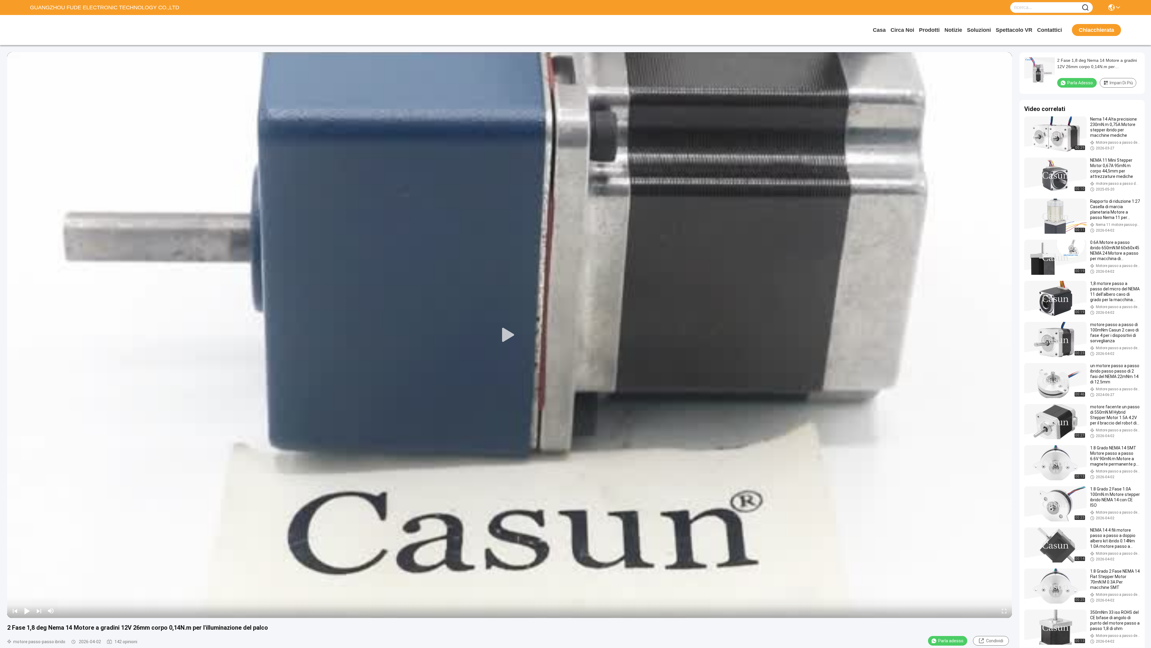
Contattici (1049, 30)
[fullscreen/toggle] (1004, 610)
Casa (879, 30)
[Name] (1085, 7)
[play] (509, 335)
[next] (39, 610)
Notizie (953, 30)
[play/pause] (27, 610)
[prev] (15, 610)
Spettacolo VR (1014, 30)
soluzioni (979, 30)
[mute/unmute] (51, 610)
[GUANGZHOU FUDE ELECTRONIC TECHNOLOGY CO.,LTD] (63, 30)
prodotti (929, 30)
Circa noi (902, 30)
